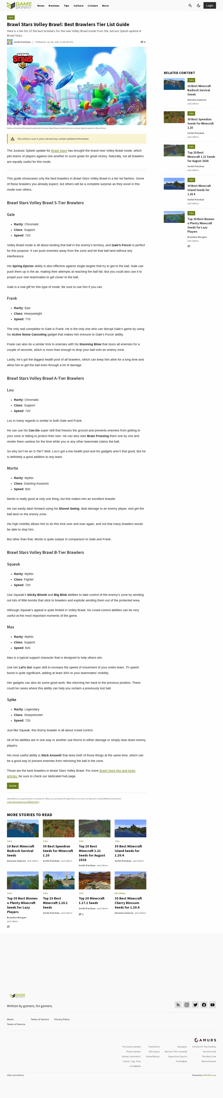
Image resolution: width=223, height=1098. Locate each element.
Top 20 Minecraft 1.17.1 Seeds (92, 900)
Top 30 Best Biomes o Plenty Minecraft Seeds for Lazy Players (22, 905)
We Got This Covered (176, 1051)
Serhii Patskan (51, 860)
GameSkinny (153, 1056)
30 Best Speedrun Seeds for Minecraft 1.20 (58, 850)
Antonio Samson (16, 860)
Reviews (54, 5)
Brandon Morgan (16, 917)
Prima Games (133, 1051)
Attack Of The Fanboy (204, 1046)
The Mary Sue (209, 1056)
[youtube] (212, 1004)
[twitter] (195, 1004)
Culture (78, 5)
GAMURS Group (209, 1075)
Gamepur (182, 1046)
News (40, 5)
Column (93, 5)
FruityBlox (181, 1061)
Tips (66, 5)
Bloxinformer (209, 1061)
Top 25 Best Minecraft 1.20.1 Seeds (55, 902)
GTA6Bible (135, 1066)
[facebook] (203, 1004)
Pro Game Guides (131, 1046)
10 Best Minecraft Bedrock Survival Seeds (20, 850)
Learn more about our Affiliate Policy (23, 801)
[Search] (190, 5)
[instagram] (186, 1004)
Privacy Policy (62, 1019)
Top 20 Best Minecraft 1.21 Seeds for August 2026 (92, 853)
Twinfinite (154, 1046)
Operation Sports (177, 1056)
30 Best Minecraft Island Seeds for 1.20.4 (128, 850)
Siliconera (154, 1051)
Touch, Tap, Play (132, 1061)
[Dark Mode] (198, 5)
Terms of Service (40, 1019)
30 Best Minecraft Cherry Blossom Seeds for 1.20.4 (128, 902)
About (10, 1019)
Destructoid (209, 1051)
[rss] (178, 1004)
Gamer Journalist (131, 1056)
